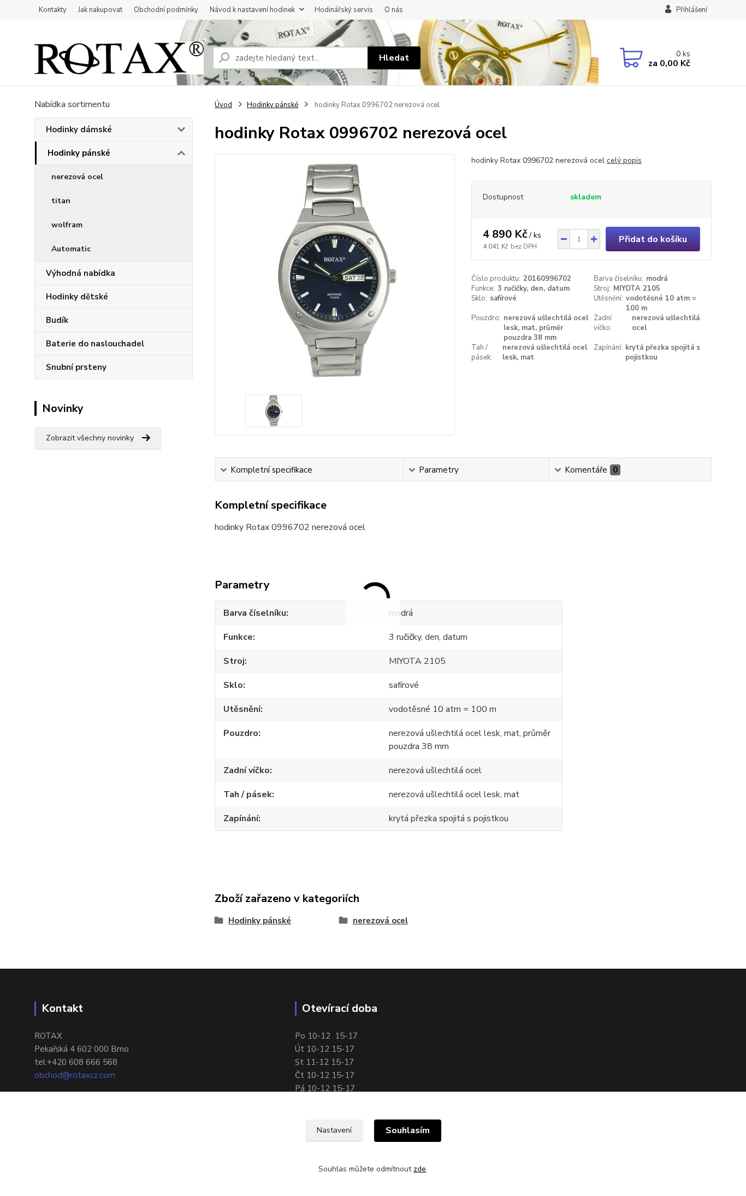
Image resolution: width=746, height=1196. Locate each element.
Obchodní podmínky (166, 10)
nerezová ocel (77, 177)
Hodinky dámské (79, 129)
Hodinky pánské (79, 153)
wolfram (66, 225)
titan (60, 201)
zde (419, 1169)
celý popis (624, 160)
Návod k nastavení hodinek (252, 10)
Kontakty (53, 10)
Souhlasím (408, 1130)
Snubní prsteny (76, 367)
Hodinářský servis (344, 10)
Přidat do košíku (653, 239)
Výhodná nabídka (80, 273)
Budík (57, 320)
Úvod (223, 105)
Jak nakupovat (100, 10)
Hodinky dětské (77, 296)
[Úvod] (119, 58)
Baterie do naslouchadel (95, 343)
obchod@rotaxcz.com (74, 1075)
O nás (393, 10)
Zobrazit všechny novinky (90, 438)
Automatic (71, 249)
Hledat (394, 58)
